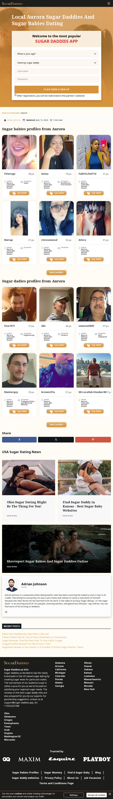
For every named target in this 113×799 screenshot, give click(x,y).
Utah (7, 729)
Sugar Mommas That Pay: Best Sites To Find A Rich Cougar (32, 640)
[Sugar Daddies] (12, 3)
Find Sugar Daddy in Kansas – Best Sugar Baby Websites (82, 506)
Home (5, 113)
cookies (18, 793)
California (60, 669)
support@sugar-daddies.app (18, 702)
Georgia (59, 685)
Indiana (88, 669)
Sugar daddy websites (25, 777)
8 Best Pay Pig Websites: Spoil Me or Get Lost (25, 633)
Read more (12, 516)
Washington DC (12, 736)
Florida (59, 679)
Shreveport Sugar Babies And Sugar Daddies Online (47, 561)
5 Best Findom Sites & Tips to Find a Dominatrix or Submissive (34, 637)
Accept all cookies (96, 795)
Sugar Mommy (53, 772)
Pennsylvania (11, 723)
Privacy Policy (53, 777)
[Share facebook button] (19, 439)
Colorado (14, 113)
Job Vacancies (92, 777)
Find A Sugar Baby (79, 772)
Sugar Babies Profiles (25, 772)
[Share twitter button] (56, 439)
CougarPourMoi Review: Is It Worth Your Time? (26, 643)
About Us (73, 777)
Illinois (88, 662)
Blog (98, 772)
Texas (7, 726)
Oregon (8, 719)
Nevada (88, 685)
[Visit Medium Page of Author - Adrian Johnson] (6, 612)
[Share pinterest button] (93, 439)
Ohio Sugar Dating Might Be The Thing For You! (27, 504)
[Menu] (109, 3)
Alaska (59, 682)
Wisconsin (9, 739)
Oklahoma (10, 716)
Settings (74, 795)
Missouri (88, 682)
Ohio (6, 713)
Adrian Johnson (14, 120)
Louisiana (89, 676)
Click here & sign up (56, 89)
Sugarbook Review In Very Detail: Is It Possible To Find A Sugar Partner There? (43, 647)
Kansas (88, 672)
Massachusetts (92, 679)
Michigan (60, 672)
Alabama (60, 662)
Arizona (59, 666)
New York (89, 689)
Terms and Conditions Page (56, 783)
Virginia (8, 733)
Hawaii (88, 666)
